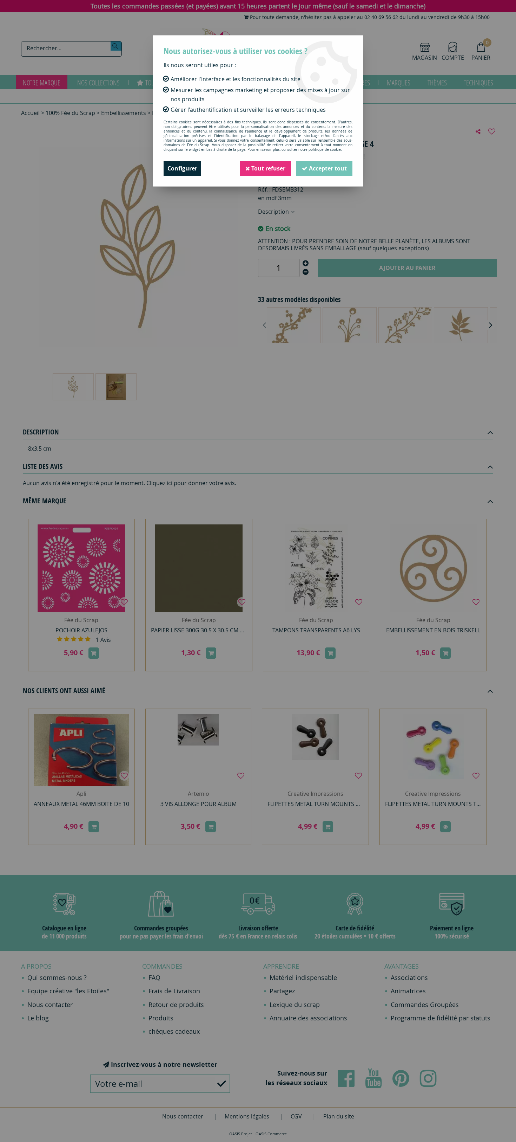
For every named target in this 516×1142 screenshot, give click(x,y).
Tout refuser (267, 168)
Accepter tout (327, 168)
